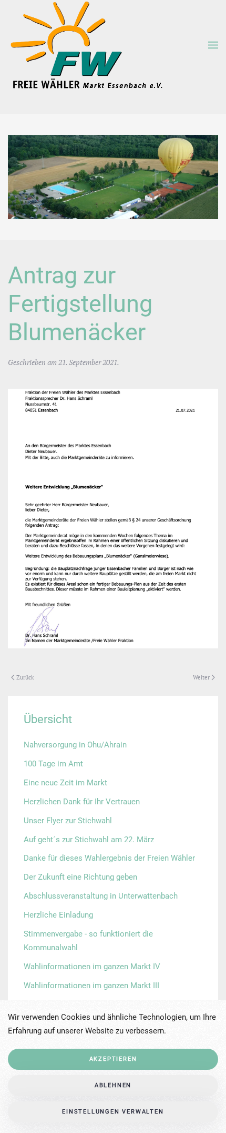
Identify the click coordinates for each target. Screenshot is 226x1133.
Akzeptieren (113, 1059)
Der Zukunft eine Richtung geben (80, 877)
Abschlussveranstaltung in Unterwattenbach (101, 896)
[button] (213, 45)
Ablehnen (113, 1085)
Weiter (201, 677)
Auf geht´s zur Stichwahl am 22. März (89, 839)
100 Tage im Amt (53, 764)
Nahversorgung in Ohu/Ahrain (75, 745)
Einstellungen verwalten (112, 1111)
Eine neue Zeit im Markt (65, 782)
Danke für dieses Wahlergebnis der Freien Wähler (109, 858)
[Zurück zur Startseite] (85, 45)
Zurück (25, 677)
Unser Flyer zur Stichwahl (68, 820)
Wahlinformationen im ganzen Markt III (91, 985)
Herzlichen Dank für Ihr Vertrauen (82, 801)
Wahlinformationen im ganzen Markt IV (92, 966)
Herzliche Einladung (58, 915)
